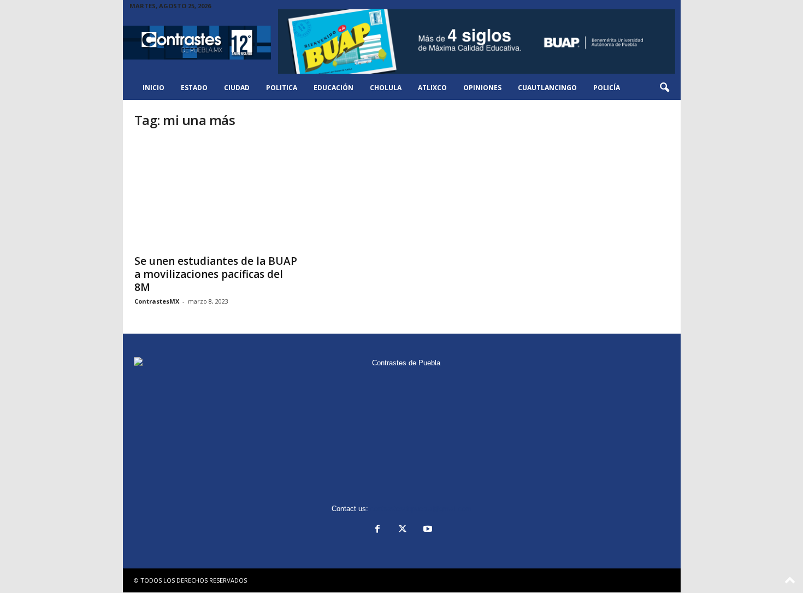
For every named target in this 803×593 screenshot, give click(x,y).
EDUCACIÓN (333, 87)
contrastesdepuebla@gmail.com (421, 509)
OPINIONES (482, 87)
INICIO (153, 87)
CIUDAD (237, 87)
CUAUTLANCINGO (547, 87)
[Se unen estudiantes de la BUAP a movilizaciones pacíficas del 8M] (216, 194)
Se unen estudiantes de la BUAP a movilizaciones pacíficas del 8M (215, 274)
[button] (664, 88)
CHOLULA (386, 87)
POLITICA (281, 87)
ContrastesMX (156, 301)
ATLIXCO (432, 87)
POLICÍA (606, 87)
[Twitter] (402, 530)
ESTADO (194, 87)
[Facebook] (377, 530)
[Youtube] (426, 530)
